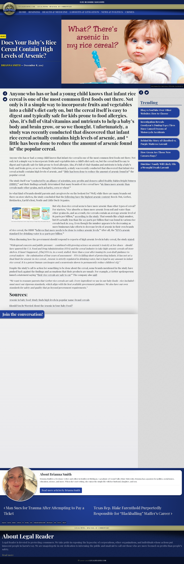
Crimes (129, 12)
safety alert (64, 522)
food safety (27, 522)
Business (34, 12)
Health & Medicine (54, 12)
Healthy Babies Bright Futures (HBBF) (39, 522)
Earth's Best (19, 522)
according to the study (87, 216)
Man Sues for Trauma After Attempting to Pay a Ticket (44, 510)
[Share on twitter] (4, 99)
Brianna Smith (11, 65)
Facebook (89, 2)
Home (22, 12)
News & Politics (112, 12)
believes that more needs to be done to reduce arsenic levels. (67, 230)
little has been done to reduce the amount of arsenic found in (96, 171)
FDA (23, 522)
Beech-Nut (9, 522)
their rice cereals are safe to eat (54, 274)
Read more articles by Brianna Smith (61, 490)
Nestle (55, 522)
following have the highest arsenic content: (87, 196)
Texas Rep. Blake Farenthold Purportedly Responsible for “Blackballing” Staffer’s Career (132, 510)
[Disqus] (69, 356)
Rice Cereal (59, 522)
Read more (8, 555)
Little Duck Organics (50, 522)
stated (131, 239)
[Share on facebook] (4, 93)
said (95, 274)
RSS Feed (82, 2)
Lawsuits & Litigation (84, 12)
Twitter (99, 2)
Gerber (31, 522)
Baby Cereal (4, 522)
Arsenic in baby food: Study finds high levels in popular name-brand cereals (49, 299)
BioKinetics (14, 522)
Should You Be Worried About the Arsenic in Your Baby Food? (41, 305)
